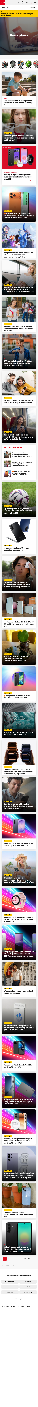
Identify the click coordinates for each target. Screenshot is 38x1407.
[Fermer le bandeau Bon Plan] (36, 13)
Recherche (18, 2)
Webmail (27, 2)
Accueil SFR (2, 2)
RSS (28, 1306)
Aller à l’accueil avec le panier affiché (22, 2)
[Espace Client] (31, 2)
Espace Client (31, 2)
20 (29, 1259)
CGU (13, 1306)
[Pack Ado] (19, 165)
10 (25, 1259)
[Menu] (36, 2)
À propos (21, 1306)
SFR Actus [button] (4, 7)
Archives (5, 1306)
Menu (35, 2)
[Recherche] (18, 2)
